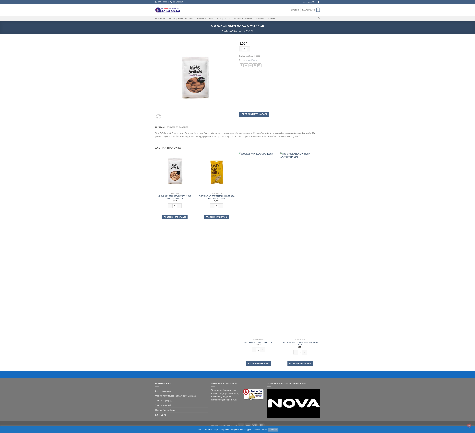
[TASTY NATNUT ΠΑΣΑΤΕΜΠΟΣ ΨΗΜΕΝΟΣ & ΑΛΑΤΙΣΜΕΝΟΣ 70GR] (216, 172)
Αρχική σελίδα (229, 31)
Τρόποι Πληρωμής (163, 400)
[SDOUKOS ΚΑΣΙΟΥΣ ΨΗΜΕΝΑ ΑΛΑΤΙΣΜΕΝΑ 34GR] (300, 245)
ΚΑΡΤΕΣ (271, 19)
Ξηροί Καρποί (246, 31)
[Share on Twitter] (246, 65)
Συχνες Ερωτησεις (163, 391)
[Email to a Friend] (251, 65)
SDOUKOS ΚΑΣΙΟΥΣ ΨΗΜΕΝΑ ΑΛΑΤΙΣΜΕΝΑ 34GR (300, 343)
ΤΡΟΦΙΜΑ (200, 19)
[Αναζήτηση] (319, 18)
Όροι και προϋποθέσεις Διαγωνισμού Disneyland (176, 396)
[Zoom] (158, 116)
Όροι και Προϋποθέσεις (165, 410)
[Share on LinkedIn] (259, 65)
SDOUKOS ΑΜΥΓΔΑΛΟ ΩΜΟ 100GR (258, 342)
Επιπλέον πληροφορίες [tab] (177, 127)
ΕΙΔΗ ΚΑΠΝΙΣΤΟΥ (185, 19)
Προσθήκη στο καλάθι (254, 114)
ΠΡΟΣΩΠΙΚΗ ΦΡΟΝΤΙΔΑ (242, 19)
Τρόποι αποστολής (163, 405)
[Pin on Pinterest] (255, 65)
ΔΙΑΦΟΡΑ (260, 19)
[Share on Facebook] (242, 65)
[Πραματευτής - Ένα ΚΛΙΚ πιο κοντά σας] (167, 10)
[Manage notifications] (469, 425)
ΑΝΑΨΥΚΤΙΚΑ (214, 19)
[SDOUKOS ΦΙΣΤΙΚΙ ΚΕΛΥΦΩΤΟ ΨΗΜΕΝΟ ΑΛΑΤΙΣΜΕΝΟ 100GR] (175, 172)
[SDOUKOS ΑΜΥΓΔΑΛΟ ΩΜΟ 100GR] (258, 245)
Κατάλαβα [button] (273, 430)
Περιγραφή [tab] (160, 127)
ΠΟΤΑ (226, 19)
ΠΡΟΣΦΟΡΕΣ (160, 19)
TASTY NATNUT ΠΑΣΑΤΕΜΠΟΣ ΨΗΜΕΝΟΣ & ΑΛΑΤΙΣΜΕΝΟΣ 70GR (217, 197)
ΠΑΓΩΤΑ (172, 19)
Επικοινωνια (160, 415)
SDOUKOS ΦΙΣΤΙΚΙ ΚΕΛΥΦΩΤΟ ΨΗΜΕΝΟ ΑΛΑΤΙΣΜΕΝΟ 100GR (174, 197)
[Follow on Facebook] (318, 2)
